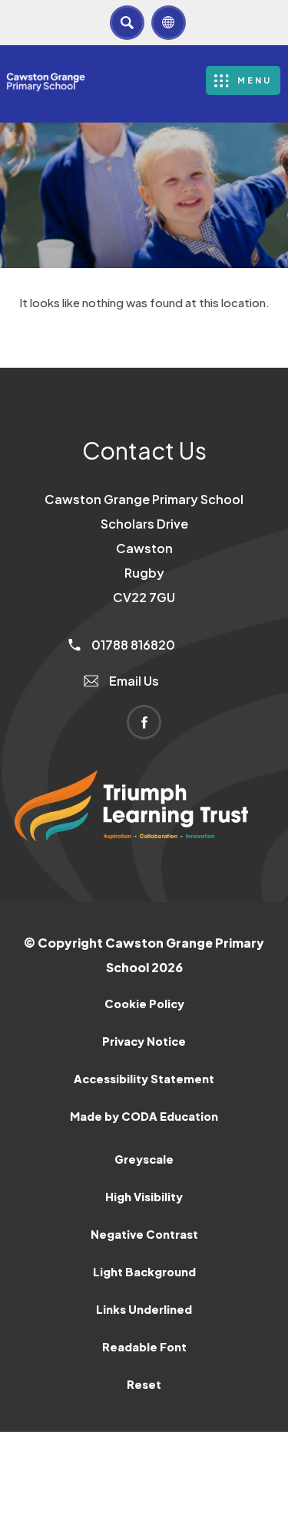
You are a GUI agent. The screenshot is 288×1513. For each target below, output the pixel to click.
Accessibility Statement (144, 1079)
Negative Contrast (144, 1234)
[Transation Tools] (168, 22)
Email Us (133, 681)
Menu (254, 80)
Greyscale (144, 1159)
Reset (144, 1384)
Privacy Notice (144, 1041)
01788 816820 (132, 645)
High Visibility (144, 1197)
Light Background (144, 1272)
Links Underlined (144, 1309)
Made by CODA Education (164, 1122)
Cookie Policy (144, 1003)
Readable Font (144, 1347)
